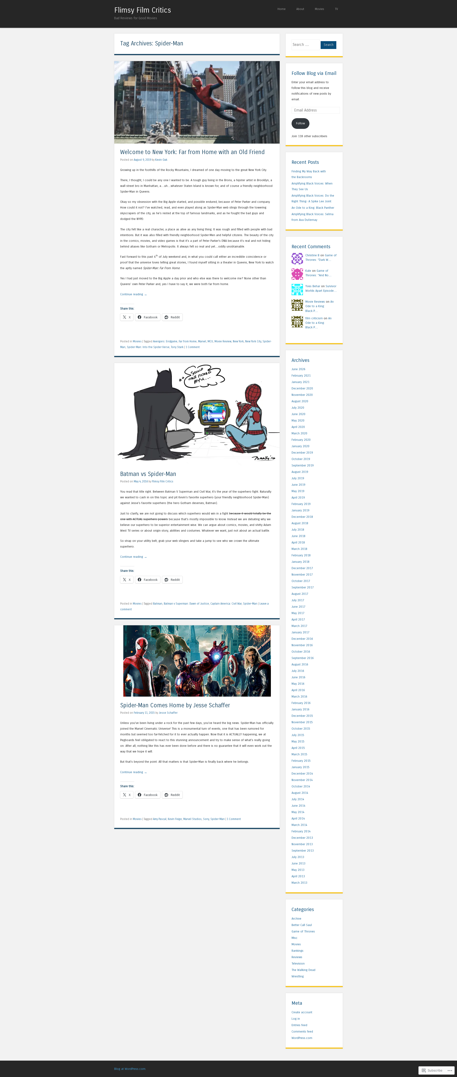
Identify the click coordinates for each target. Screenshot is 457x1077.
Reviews (297, 957)
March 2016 (299, 696)
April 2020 (298, 427)
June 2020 (298, 414)
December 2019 (302, 452)
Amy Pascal (159, 819)
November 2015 (302, 722)
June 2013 (298, 863)
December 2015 (302, 716)
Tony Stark (177, 347)
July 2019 (298, 478)
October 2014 (301, 786)
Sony (206, 819)
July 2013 (298, 857)
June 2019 (298, 484)
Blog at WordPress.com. (130, 1069)
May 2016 (298, 683)
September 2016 (303, 658)
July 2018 (298, 529)
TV (336, 9)
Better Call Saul (302, 925)
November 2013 (302, 844)
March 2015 (299, 754)
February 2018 (301, 555)
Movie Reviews (315, 301)
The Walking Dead (303, 970)
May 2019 (298, 491)
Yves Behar (312, 286)
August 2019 (300, 472)
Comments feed (302, 1031)
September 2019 (303, 465)
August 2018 (300, 523)
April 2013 (298, 876)
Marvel (202, 341)
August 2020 (300, 401)
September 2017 (303, 587)
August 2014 (300, 793)
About (300, 9)
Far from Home (188, 341)
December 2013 (302, 837)
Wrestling (298, 976)
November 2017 (302, 574)
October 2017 (301, 581)
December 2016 (302, 638)
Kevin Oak (161, 159)
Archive (296, 918)
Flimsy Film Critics (142, 10)
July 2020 (298, 407)
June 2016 (298, 677)
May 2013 (298, 870)
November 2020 (302, 395)
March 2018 (299, 549)
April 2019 (298, 497)
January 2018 (300, 561)
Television (298, 963)
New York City (253, 341)
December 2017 (302, 568)
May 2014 (298, 812)
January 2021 (300, 382)
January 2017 (300, 632)
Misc (295, 938)
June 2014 (298, 805)
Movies (319, 9)
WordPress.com (302, 1038)
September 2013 (303, 850)
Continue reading (133, 294)
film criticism (314, 318)
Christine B (312, 255)
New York (238, 341)
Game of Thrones (303, 931)
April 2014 (298, 818)
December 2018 (302, 517)
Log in (296, 1018)
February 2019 (301, 504)
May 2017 (298, 613)
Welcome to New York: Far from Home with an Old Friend (192, 152)
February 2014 (301, 831)
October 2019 (301, 459)
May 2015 (298, 741)
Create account (302, 1012)
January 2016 (300, 709)
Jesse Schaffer (168, 712)
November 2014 (302, 780)
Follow (300, 123)
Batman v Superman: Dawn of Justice (186, 603)
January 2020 (300, 446)
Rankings (297, 950)
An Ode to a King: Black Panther (313, 207)
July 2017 (298, 600)
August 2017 (300, 594)
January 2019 (300, 510)
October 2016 (301, 651)
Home (282, 9)
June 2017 (298, 606)
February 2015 (301, 760)
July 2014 (298, 799)
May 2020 (298, 420)
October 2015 (301, 728)
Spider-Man (250, 603)
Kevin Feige (175, 819)
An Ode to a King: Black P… (319, 306)
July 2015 (298, 735)
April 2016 (298, 690)
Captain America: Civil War (226, 603)
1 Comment (193, 347)
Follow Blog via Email (314, 73)
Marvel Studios (192, 819)
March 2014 (299, 825)
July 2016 (298, 671)
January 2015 (300, 767)
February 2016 (301, 703)
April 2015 (298, 748)
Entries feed (299, 1025)
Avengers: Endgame (165, 341)
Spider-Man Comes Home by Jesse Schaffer (175, 705)
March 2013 (299, 882)
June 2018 (298, 536)
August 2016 (300, 664)
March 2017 (299, 626)
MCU (210, 341)
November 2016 (302, 645)
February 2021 (301, 375)
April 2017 (298, 619)
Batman (157, 603)
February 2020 (301, 439)
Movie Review (222, 341)
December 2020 (302, 388)
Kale (308, 270)
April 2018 (298, 542)
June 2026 (298, 369)
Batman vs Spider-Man (148, 474)
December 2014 (302, 773)
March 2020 (299, 433)
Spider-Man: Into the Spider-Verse (148, 347)
